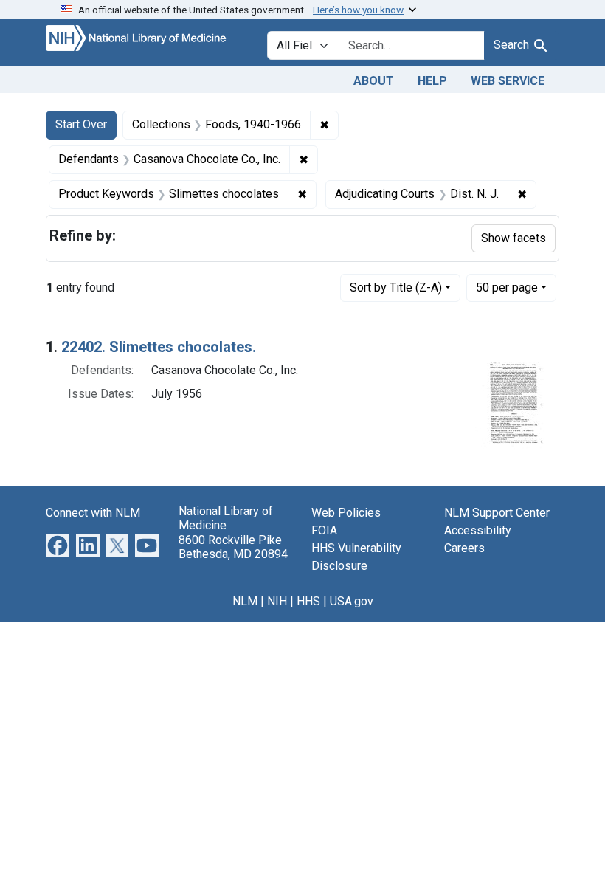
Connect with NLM (93, 513)
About (373, 81)
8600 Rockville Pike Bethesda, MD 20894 (233, 547)
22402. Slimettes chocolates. (158, 347)
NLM (244, 601)
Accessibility (477, 530)
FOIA (324, 530)
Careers (464, 548)
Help (432, 81)
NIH (277, 601)
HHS (308, 601)
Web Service (507, 81)
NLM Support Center (497, 513)
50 (507, 287)
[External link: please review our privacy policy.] (57, 545)
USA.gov (351, 601)
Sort (396, 287)
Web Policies (346, 513)
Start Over (81, 124)
